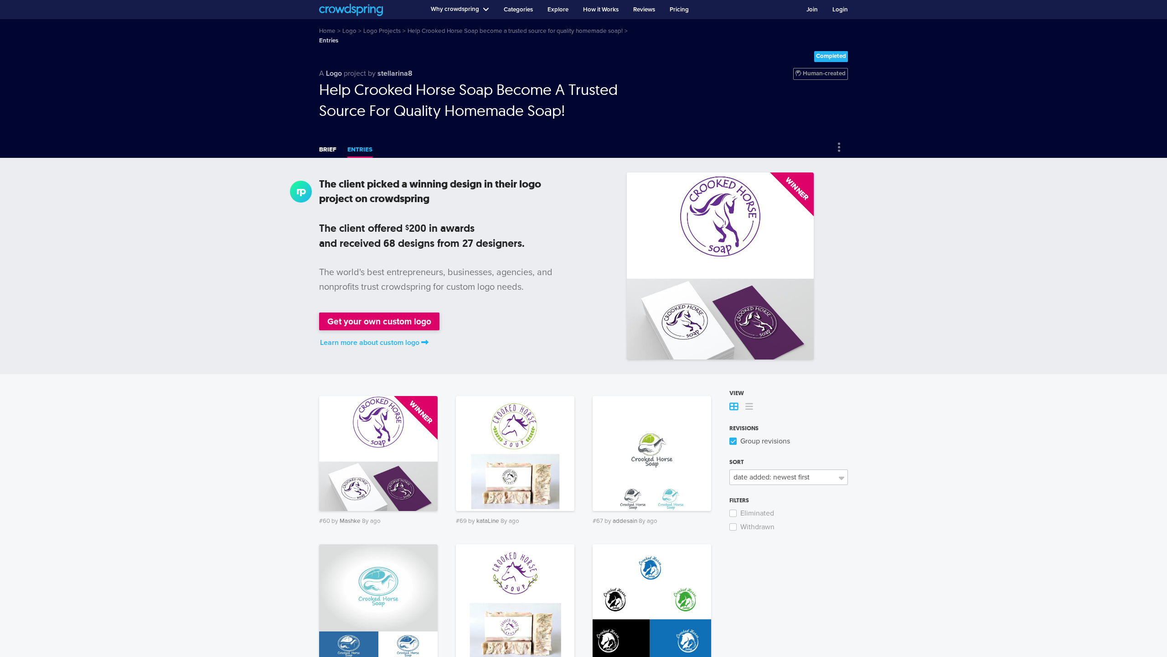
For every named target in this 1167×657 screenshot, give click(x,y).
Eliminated (757, 513)
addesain (625, 521)
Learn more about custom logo (369, 342)
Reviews (644, 9)
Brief (327, 149)
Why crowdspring (455, 9)
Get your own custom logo (379, 321)
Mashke (350, 521)
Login (840, 9)
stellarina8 (395, 73)
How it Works (601, 9)
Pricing (679, 9)
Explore (557, 9)
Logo (334, 73)
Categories (518, 9)
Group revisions (765, 441)
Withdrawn (757, 527)
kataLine (487, 521)
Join (812, 9)
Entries (359, 149)
